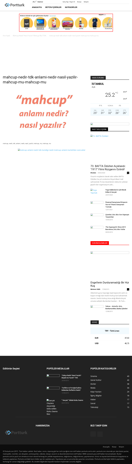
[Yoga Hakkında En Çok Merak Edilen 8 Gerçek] (96, 193)
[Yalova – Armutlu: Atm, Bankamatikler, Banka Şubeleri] (96, 309)
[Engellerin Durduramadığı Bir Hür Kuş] (109, 265)
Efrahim (93, 173)
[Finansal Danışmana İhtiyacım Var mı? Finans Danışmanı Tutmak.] (96, 205)
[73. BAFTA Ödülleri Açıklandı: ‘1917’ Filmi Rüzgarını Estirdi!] (109, 149)
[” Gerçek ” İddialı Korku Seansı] (53, 407)
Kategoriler (71, 7)
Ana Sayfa (6, 36)
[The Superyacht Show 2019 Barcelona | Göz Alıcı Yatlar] (96, 230)
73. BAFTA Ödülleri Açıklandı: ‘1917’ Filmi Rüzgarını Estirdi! (108, 168)
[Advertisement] (66, 56)
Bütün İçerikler (53, 7)
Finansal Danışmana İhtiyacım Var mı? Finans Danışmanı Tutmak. (116, 204)
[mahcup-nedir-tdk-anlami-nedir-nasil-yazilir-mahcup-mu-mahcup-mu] (44, 141)
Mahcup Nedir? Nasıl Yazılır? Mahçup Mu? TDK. (29, 36)
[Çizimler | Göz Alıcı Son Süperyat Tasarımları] (96, 218)
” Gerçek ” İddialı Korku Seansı (72, 400)
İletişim (86, 2)
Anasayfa (37, 7)
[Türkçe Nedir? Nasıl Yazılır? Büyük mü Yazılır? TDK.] (53, 378)
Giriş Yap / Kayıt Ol (69, 2)
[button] (126, 7)
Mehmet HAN (95, 289)
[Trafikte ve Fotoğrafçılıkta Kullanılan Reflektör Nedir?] (53, 391)
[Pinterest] (127, 2)
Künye (79, 2)
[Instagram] (123, 2)
